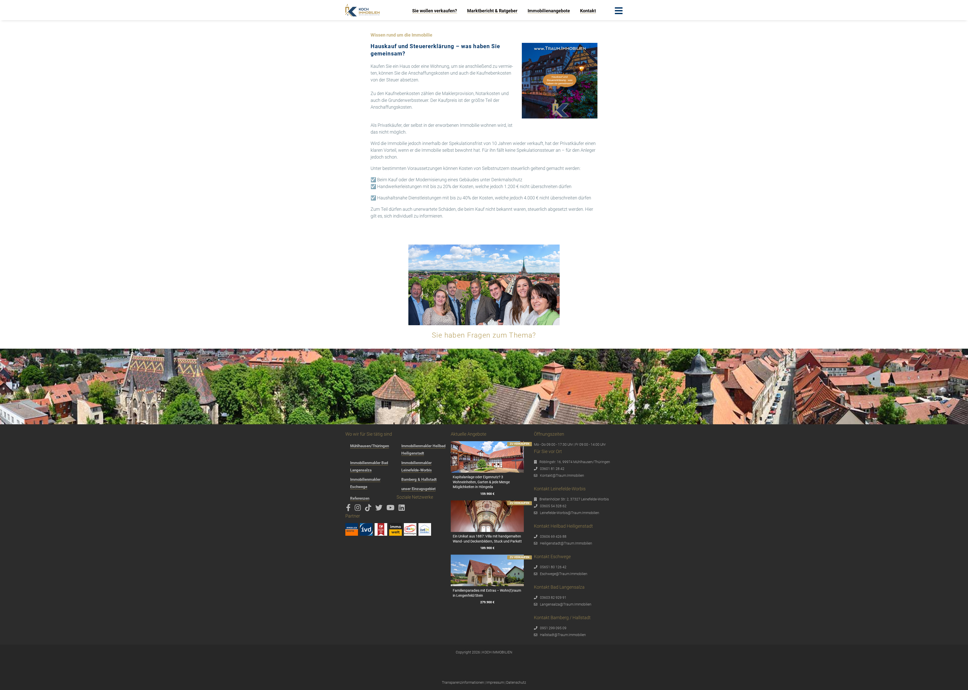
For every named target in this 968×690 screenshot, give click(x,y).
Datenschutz (516, 682)
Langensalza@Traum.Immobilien (565, 604)
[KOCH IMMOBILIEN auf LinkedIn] (402, 509)
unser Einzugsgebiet (418, 489)
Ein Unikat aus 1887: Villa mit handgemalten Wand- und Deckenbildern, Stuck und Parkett (487, 538)
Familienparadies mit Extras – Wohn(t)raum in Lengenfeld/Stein (487, 592)
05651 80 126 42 (553, 567)
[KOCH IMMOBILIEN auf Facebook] (349, 509)
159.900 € (487, 494)
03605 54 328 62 (553, 506)
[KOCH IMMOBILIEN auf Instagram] (359, 509)
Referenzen (359, 498)
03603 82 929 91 (553, 597)
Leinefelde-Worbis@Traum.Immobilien (569, 513)
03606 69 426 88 (553, 536)
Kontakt (588, 10)
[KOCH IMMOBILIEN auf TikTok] (369, 509)
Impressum (495, 682)
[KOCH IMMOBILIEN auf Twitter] (380, 509)
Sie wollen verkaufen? (434, 10)
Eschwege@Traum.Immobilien (563, 574)
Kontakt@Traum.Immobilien (562, 475)
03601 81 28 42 (552, 469)
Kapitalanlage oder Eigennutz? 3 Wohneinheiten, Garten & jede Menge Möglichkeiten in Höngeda (481, 482)
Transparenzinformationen (463, 682)
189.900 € (487, 548)
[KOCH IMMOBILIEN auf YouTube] (391, 509)
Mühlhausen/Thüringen (369, 446)
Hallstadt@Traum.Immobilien (563, 635)
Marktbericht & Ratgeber (492, 10)
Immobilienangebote (549, 10)
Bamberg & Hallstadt (419, 479)
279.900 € (487, 602)
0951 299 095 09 (553, 628)
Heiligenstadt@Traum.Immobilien (566, 543)
